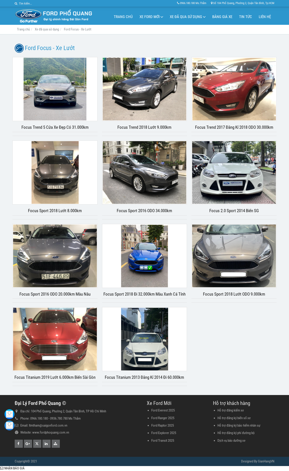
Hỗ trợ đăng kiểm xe (230, 410)
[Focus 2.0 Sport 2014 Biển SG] (234, 172)
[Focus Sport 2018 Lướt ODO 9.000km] (234, 256)
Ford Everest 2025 (163, 410)
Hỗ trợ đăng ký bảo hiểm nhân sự (238, 425)
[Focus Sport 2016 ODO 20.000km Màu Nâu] (55, 256)
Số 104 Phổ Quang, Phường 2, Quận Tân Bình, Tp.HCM (243, 3)
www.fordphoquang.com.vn (50, 432)
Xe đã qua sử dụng (186, 17)
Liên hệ (265, 17)
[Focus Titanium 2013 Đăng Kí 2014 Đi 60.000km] (144, 339)
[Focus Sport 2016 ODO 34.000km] (144, 172)
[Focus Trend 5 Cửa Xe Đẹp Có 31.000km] (55, 89)
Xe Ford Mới (150, 17)
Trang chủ (123, 17)
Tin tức (245, 17)
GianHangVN (266, 461)
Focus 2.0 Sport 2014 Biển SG (234, 210)
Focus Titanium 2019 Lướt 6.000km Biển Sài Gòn (55, 377)
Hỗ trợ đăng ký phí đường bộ (236, 433)
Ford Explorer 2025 (163, 433)
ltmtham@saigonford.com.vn (48, 425)
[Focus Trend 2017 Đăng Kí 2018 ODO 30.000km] (234, 89)
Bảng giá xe (222, 17)
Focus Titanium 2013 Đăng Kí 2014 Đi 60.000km (144, 377)
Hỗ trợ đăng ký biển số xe (234, 418)
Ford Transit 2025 (162, 441)
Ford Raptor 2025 (162, 425)
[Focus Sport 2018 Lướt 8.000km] (55, 172)
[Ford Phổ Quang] (53, 16)
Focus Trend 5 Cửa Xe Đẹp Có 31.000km (55, 127)
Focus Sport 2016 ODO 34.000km (144, 210)
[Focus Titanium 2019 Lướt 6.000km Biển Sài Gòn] (55, 339)
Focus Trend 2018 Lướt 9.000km (144, 127)
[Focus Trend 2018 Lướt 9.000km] (144, 89)
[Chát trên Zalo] (9, 425)
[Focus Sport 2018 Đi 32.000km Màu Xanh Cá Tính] (144, 256)
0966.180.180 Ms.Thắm (193, 3)
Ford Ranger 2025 (162, 418)
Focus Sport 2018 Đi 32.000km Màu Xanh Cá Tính (144, 294)
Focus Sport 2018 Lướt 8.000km (55, 210)
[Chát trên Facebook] (9, 414)
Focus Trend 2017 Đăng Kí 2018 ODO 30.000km (234, 127)
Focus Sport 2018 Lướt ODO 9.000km (234, 294)
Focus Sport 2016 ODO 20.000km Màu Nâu (55, 294)
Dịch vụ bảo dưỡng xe (231, 441)
